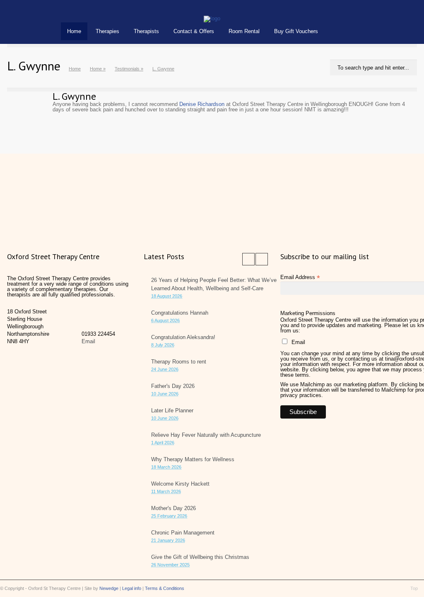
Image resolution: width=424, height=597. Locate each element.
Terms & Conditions (164, 588)
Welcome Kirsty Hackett (180, 484)
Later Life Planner (172, 410)
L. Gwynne (74, 96)
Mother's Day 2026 (173, 508)
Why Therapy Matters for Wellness (192, 459)
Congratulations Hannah (179, 313)
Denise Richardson (201, 104)
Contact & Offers (193, 31)
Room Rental (244, 31)
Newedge (108, 588)
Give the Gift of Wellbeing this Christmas (200, 557)
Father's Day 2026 (173, 386)
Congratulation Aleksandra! (183, 337)
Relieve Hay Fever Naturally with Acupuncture (206, 435)
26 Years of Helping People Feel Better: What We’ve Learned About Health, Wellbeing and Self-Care (214, 284)
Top (414, 588)
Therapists (146, 31)
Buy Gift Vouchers (296, 31)
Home (74, 31)
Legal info (131, 588)
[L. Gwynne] (212, 18)
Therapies (107, 31)
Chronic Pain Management (182, 533)
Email (88, 341)
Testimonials (127, 68)
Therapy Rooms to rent (178, 362)
